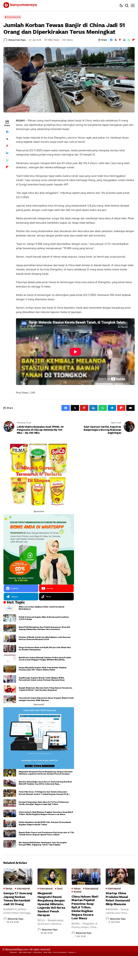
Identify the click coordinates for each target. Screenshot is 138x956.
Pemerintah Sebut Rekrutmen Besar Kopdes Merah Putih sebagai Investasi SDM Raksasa (46, 699)
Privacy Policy (37, 952)
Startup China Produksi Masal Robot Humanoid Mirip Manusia (118, 898)
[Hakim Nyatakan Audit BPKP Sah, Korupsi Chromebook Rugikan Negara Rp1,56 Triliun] (9, 823)
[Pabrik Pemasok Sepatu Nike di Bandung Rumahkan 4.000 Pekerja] (9, 618)
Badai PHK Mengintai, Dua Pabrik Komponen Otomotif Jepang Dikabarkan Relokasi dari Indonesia (44, 628)
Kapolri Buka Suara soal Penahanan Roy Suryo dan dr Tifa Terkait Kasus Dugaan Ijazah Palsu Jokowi (46, 833)
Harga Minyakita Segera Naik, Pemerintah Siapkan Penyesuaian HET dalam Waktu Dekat (43, 669)
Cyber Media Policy (25, 952)
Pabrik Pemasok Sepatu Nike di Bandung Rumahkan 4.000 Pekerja (44, 618)
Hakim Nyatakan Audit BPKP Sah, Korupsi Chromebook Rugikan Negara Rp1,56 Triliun (45, 823)
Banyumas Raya (17, 39)
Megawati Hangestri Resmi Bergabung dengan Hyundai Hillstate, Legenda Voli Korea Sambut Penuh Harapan (45, 773)
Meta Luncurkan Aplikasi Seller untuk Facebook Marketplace (41, 608)
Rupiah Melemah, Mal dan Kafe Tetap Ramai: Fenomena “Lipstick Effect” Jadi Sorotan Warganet (45, 689)
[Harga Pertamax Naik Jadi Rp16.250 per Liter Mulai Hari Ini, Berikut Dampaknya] (9, 648)
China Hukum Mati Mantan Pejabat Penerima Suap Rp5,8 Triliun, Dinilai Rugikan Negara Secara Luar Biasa (46, 813)
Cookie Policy (47, 952)
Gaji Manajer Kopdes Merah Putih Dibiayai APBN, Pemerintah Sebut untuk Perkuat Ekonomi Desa (42, 679)
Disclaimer (13, 952)
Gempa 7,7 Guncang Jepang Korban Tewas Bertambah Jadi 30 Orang (17, 898)
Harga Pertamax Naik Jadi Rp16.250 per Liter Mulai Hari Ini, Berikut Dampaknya (45, 648)
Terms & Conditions (60, 952)
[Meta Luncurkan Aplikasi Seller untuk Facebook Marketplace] (9, 608)
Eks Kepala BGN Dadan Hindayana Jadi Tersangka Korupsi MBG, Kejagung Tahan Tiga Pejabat (43, 843)
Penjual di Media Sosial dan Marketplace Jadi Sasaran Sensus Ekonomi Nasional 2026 (45, 638)
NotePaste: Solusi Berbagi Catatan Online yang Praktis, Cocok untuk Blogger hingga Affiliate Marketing (45, 658)
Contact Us (72, 952)
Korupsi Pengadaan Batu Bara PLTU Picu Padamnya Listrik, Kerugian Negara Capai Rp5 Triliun (44, 803)
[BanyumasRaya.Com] (20, 5)
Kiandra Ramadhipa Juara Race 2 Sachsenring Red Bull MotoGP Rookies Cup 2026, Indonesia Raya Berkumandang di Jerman (45, 783)
